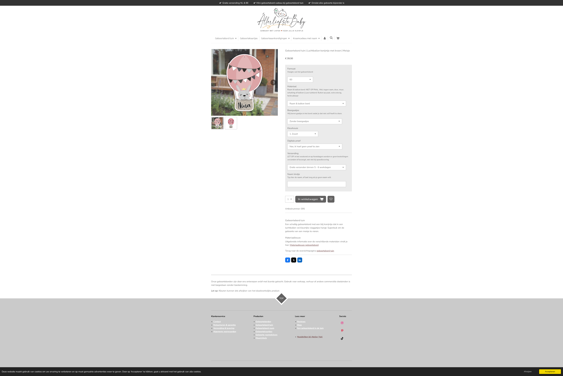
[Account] (324, 38)
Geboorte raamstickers (266, 334)
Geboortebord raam (265, 328)
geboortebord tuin (325, 250)
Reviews (301, 321)
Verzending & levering (223, 328)
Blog (299, 325)
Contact (217, 321)
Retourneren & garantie (224, 325)
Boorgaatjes (293, 110)
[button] (217, 123)
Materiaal (291, 86)
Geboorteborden (263, 321)
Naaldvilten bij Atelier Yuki (310, 336)
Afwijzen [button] (528, 371)
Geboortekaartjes (264, 331)
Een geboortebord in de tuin (310, 328)
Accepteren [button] (550, 371)
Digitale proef (294, 140)
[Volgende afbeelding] (273, 82)
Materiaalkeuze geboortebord (304, 245)
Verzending (293, 153)
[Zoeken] (331, 38)
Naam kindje (293, 174)
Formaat (291, 68)
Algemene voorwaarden (224, 331)
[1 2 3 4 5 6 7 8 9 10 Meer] (289, 199)
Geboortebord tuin (264, 325)
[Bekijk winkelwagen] (338, 38)
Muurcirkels (261, 338)
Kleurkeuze (292, 128)
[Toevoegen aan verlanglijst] (331, 199)
